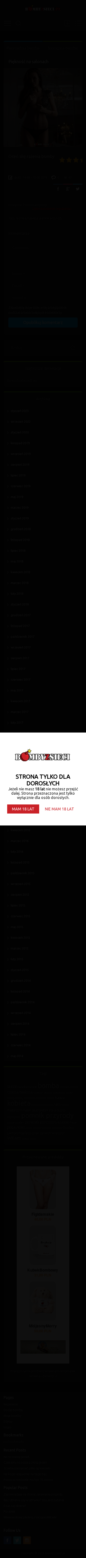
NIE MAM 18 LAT (59, 809)
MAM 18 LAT (23, 809)
